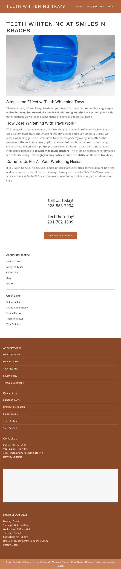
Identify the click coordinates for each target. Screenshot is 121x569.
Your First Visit (10, 368)
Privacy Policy (10, 375)
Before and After (11, 399)
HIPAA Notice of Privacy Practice (86, 561)
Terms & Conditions (13, 382)
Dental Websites (41, 561)
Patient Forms (10, 413)
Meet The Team (11, 354)
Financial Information (14, 406)
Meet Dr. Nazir (10, 361)
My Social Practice (60, 561)
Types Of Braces (11, 420)
